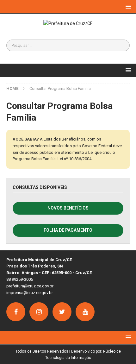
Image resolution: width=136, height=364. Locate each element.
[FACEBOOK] (15, 311)
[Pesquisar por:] (68, 45)
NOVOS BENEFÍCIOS (68, 207)
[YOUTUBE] (85, 311)
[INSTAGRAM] (38, 311)
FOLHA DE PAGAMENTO (68, 230)
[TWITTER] (62, 311)
